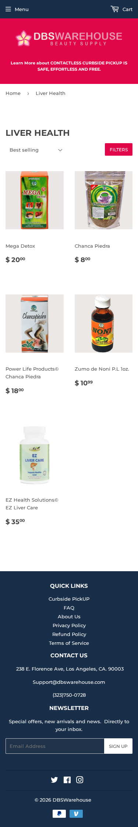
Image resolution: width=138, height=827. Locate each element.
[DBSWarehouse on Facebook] (67, 781)
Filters (119, 149)
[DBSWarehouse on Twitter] (54, 781)
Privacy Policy (69, 625)
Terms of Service (69, 643)
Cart (126, 9)
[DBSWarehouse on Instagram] (80, 781)
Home (13, 93)
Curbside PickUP (69, 599)
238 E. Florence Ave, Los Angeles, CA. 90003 (70, 669)
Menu (22, 9)
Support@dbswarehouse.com (69, 682)
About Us (69, 616)
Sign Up (118, 746)
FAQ (69, 608)
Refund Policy (69, 634)
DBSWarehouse (72, 800)
